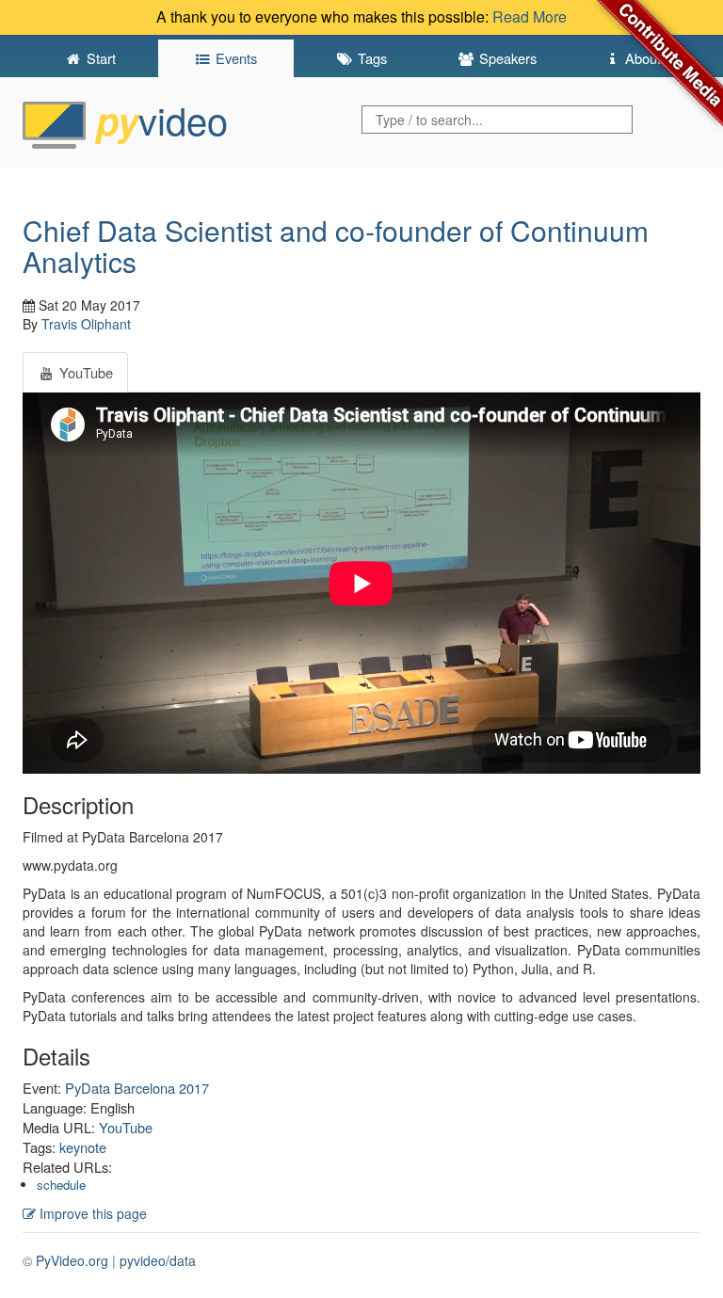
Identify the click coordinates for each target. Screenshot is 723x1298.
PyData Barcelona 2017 (137, 1088)
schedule (61, 1185)
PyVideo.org (72, 1260)
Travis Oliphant (86, 323)
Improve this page (91, 1213)
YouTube (126, 1127)
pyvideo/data (158, 1260)
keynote (82, 1147)
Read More (529, 16)
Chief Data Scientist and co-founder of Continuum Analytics (336, 245)
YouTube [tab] (84, 372)
